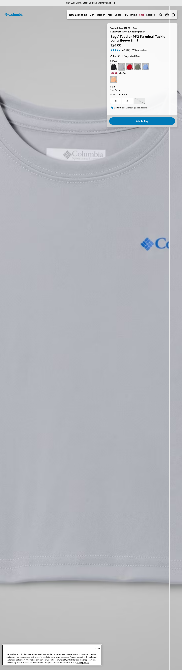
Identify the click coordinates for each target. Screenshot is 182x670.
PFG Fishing (130, 14)
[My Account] (167, 15)
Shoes (118, 14)
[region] (91, 338)
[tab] (112, 95)
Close (98, 648)
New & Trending (78, 14)
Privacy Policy (82, 662)
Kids (110, 14)
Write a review (139, 50)
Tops (135, 28)
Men (91, 14)
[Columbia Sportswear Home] (14, 14)
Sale (141, 14)
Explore (150, 14)
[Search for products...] (161, 15)
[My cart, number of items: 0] (173, 15)
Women (101, 14)
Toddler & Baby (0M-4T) (120, 28)
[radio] (113, 66)
